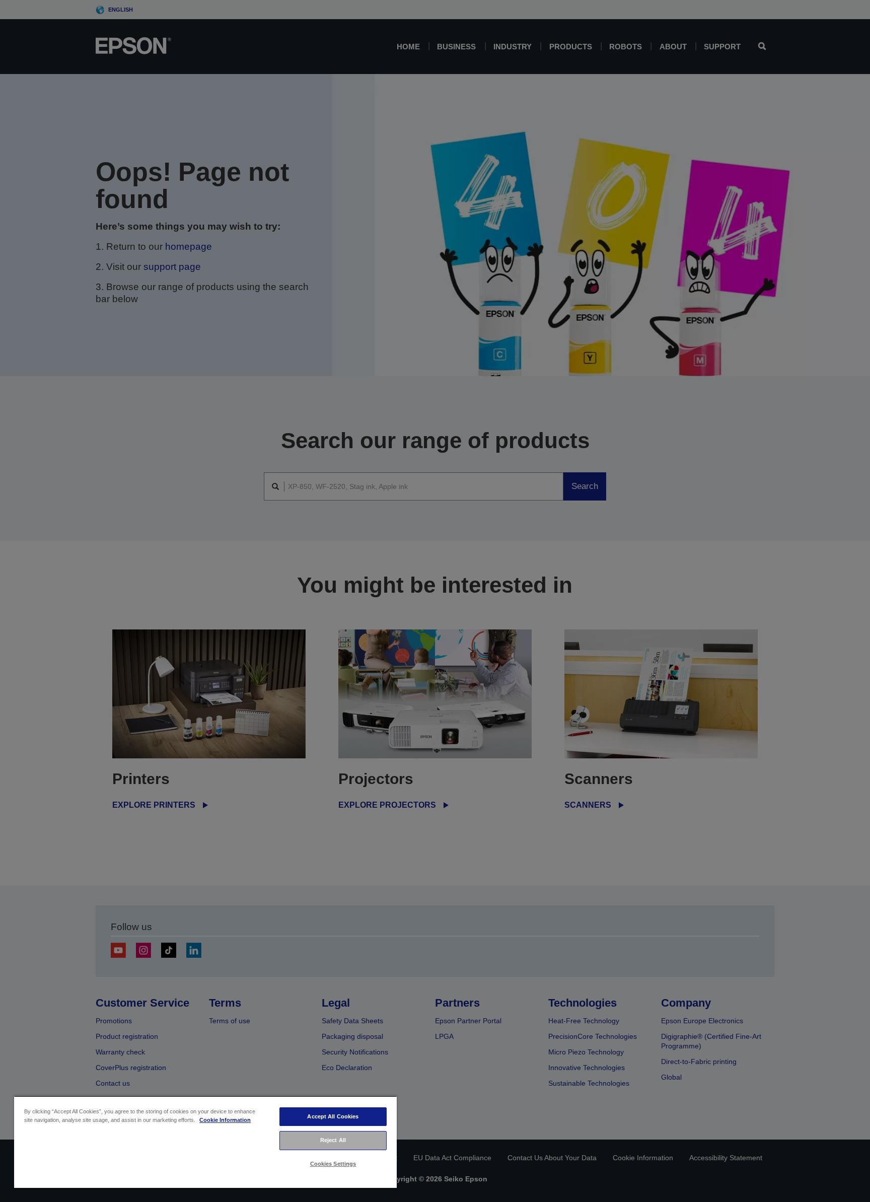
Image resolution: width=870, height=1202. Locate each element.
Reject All (333, 1140)
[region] (205, 1142)
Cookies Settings (333, 1164)
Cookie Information (225, 1120)
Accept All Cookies (332, 1116)
